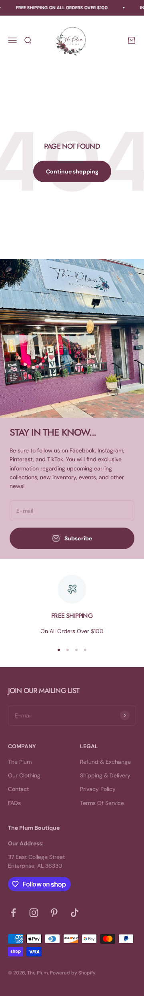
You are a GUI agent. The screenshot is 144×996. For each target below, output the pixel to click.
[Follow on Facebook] (13, 912)
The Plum (20, 761)
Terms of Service (102, 803)
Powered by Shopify (73, 973)
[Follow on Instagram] (33, 912)
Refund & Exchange (105, 761)
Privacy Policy (98, 789)
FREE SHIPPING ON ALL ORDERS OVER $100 (60, 7)
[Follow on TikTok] (74, 912)
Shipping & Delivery (105, 775)
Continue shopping (72, 171)
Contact (18, 789)
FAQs (14, 803)
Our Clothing (24, 775)
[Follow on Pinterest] (54, 912)
